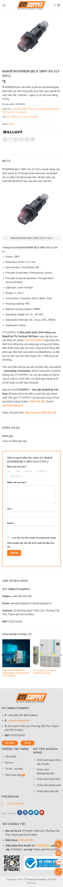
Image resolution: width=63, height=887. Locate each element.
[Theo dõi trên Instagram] (25, 812)
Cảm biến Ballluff (33, 340)
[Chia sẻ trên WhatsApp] (5, 139)
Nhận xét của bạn (17, 482)
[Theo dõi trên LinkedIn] (58, 5)
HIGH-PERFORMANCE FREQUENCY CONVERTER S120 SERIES (16, 673)
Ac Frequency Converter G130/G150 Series (45, 671)
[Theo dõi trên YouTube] (41, 812)
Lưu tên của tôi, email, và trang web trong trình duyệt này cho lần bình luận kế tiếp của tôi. (31, 542)
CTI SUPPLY (15, 803)
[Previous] (2, 661)
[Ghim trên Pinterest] (27, 139)
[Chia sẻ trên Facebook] (10, 139)
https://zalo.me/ (40, 412)
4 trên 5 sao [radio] (35, 471)
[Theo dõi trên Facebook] (55, 5)
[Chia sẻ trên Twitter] (16, 139)
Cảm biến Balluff (20, 109)
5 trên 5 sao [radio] (9, 476)
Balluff (11, 124)
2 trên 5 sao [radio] (14, 471)
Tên (10, 509)
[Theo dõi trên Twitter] (30, 812)
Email (10, 523)
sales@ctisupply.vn (18, 720)
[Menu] (4, 5)
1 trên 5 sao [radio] (7, 471)
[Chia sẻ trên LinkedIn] (32, 139)
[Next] (60, 661)
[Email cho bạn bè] (21, 139)
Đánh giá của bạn (17, 466)
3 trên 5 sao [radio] (23, 471)
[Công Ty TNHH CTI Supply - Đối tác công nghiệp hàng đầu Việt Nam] (31, 5)
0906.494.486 (37, 401)
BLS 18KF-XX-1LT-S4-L (17, 117)
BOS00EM (34, 117)
